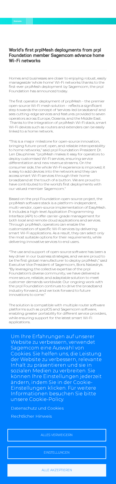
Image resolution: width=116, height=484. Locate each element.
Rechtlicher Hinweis (31, 416)
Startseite (17, 21)
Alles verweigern (57, 435)
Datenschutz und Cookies (37, 408)
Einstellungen (57, 453)
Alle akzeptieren (57, 470)
